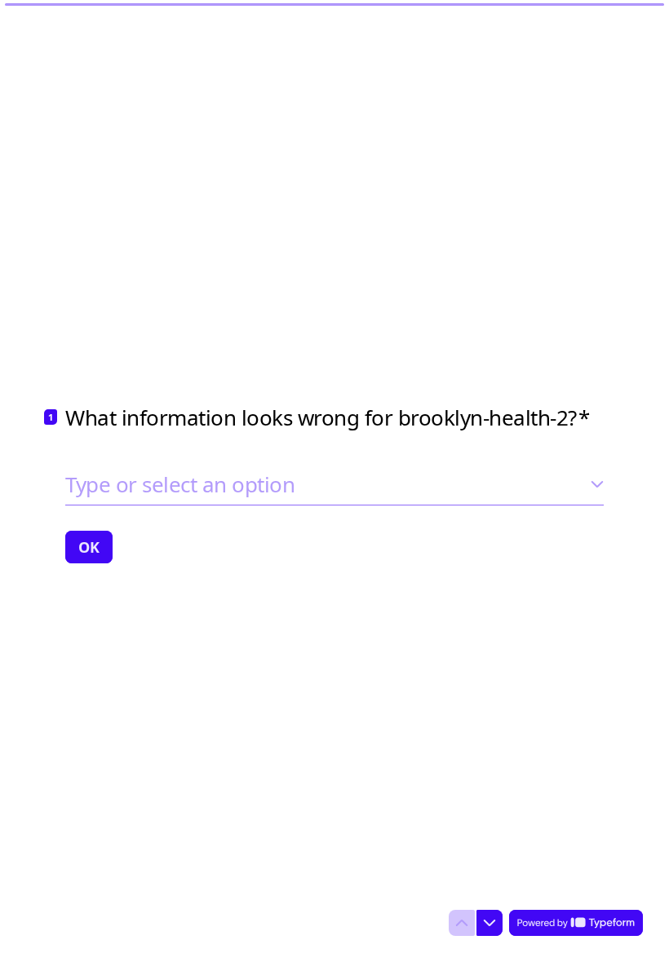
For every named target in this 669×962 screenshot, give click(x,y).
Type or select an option (180, 484)
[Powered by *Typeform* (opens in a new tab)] (576, 923)
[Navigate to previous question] (462, 923)
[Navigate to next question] (489, 923)
